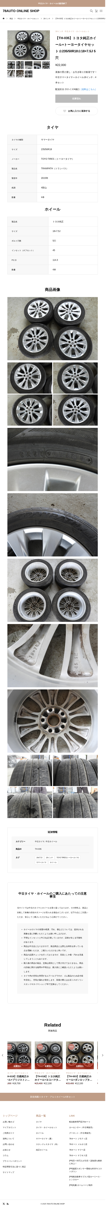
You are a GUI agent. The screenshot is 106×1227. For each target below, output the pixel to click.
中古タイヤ (40, 841)
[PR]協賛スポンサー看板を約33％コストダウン (85, 1170)
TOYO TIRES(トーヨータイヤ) (68, 858)
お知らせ (6, 1150)
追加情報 (53, 832)
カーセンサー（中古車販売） (81, 1127)
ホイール (53, 862)
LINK (72, 1115)
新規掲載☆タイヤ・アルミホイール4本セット (52, 1097)
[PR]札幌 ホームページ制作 (81, 1185)
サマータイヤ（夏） (44, 1139)
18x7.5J (39, 858)
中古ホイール (51, 841)
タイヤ (39, 1122)
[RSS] (8, 1204)
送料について (8, 1139)
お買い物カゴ (8, 1122)
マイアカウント (9, 1127)
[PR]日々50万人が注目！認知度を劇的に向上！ (85, 1162)
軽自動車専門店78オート (80, 1122)
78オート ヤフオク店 (78, 1155)
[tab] (52, 832)
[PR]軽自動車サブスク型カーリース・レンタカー (85, 1178)
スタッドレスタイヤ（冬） (47, 1144)
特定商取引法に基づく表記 (14, 1167)
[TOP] (96, 1208)
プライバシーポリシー (12, 1161)
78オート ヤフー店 (77, 1150)
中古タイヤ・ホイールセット (77, 31)
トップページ (10, 1115)
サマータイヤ (41, 862)
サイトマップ (8, 1172)
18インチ (59, 31)
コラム (5, 1155)
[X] (4, 1204)
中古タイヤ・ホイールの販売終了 (52, 3)
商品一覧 (41, 1115)
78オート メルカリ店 (78, 1144)
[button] (102, 1055)
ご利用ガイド (8, 1133)
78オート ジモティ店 (78, 1139)
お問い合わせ (8, 1144)
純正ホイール (42, 1150)
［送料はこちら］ (88, 89)
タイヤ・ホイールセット (46, 1127)
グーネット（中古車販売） (80, 1133)
